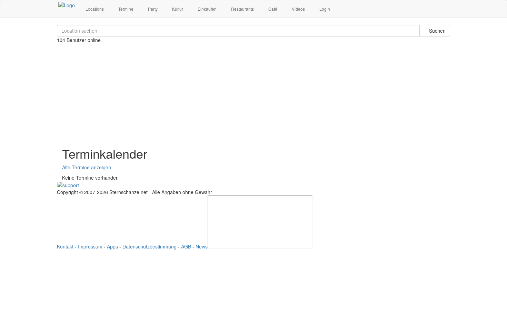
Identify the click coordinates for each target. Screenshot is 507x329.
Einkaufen (207, 9)
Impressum (90, 246)
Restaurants (242, 9)
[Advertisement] (253, 91)
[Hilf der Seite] (68, 184)
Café (272, 9)
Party (152, 9)
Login (324, 9)
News (202, 246)
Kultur (177, 9)
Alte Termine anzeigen (86, 167)
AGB (186, 246)
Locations (94, 9)
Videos (298, 9)
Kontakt (65, 246)
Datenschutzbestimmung (149, 246)
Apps (112, 246)
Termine (125, 9)
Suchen (437, 30)
